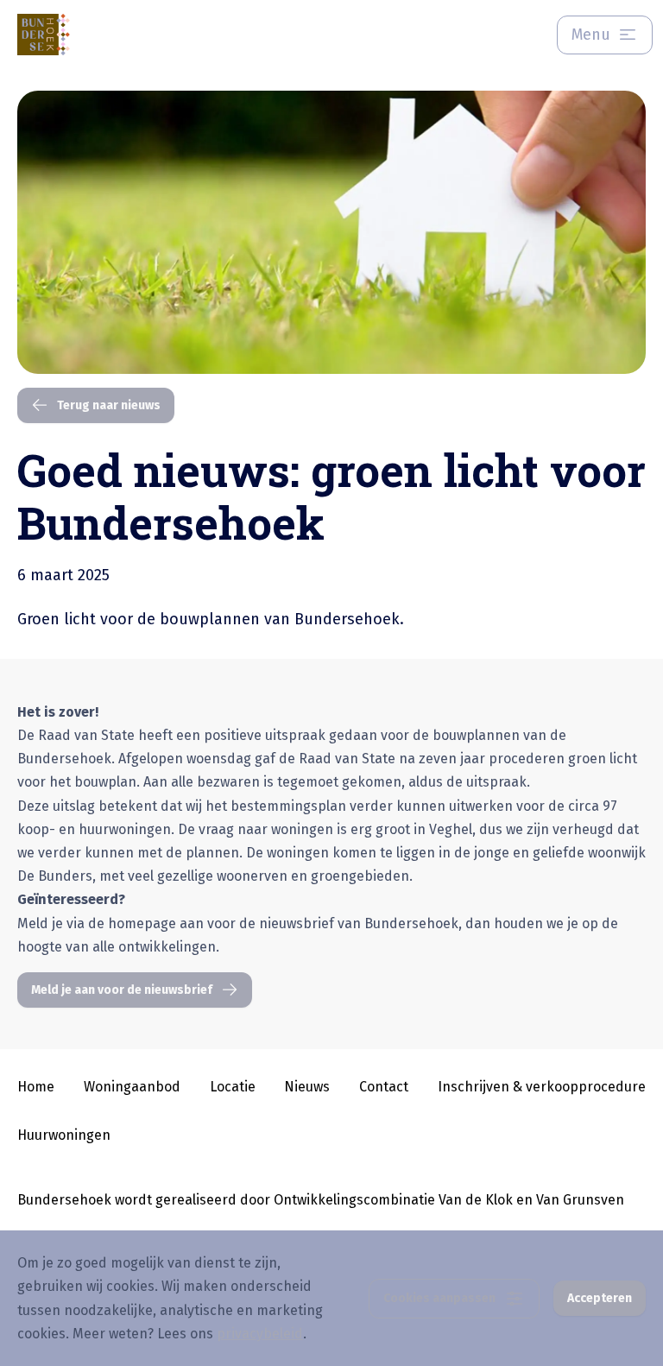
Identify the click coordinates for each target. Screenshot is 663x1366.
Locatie (233, 1086)
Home (35, 1086)
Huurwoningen (63, 1135)
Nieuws (307, 1086)
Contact (383, 1086)
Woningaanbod (132, 1086)
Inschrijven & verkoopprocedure (542, 1086)
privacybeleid (260, 1333)
